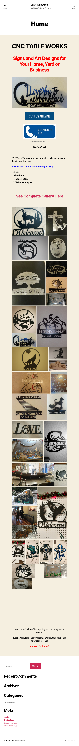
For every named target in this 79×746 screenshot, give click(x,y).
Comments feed (10, 723)
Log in (6, 717)
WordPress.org (10, 726)
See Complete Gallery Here (39, 196)
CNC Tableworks (39, 5)
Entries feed (9, 720)
